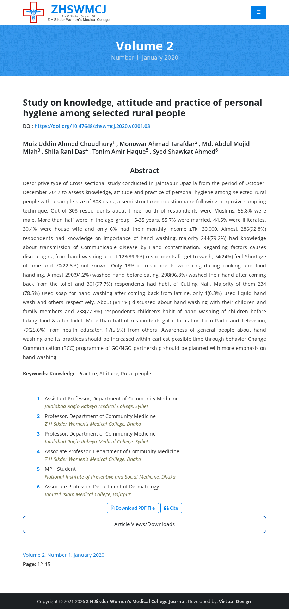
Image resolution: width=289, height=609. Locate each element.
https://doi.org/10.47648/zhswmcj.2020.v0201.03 (92, 126)
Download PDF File (135, 508)
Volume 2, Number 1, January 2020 (63, 555)
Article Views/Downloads (144, 524)
